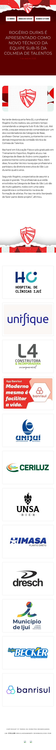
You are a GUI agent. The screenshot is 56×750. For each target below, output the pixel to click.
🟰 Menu (11, 19)
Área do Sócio (25, 19)
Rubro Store (42, 19)
